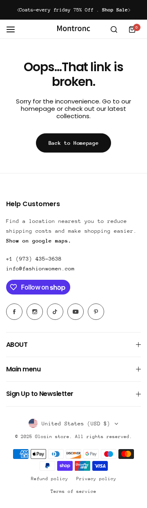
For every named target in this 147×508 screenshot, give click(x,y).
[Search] (114, 29)
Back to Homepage (74, 143)
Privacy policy (96, 478)
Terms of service (73, 491)
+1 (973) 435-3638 (34, 259)
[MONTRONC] (73, 29)
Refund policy (49, 478)
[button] (18, 10)
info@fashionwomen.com (40, 268)
